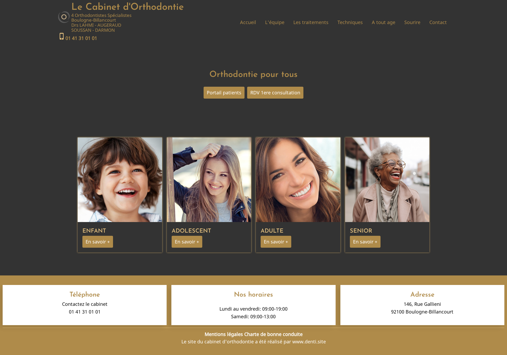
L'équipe (274, 22)
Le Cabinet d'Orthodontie (127, 7)
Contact (438, 22)
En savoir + (98, 241)
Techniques (350, 22)
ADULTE (272, 231)
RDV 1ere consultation (275, 92)
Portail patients (224, 92)
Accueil (248, 22)
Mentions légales (224, 334)
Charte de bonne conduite (273, 334)
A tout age (383, 22)
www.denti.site (309, 341)
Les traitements (310, 22)
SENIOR (361, 231)
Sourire (412, 22)
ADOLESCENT (191, 231)
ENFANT (94, 231)
